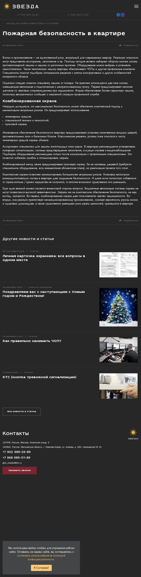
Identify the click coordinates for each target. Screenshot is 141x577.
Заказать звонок (19, 470)
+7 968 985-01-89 (78, 15)
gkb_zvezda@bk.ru (12, 462)
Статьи (34, 251)
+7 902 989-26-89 (28, 15)
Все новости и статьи (21, 411)
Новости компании (40, 287)
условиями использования (33, 556)
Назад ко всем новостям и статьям (32, 23)
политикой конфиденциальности (46, 557)
